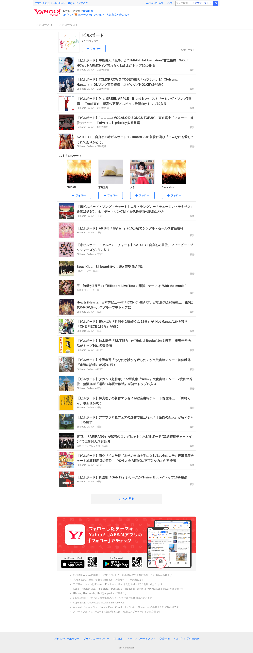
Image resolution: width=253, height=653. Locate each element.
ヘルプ (169, 3)
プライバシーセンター (96, 638)
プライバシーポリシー (66, 638)
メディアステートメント (141, 638)
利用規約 (118, 638)
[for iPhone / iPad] (73, 564)
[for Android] (116, 564)
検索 (215, 3)
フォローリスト (68, 24)
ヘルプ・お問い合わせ (186, 638)
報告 (192, 70)
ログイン (67, 14)
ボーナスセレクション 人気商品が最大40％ (104, 14)
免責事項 (165, 638)
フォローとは (44, 24)
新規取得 (88, 10)
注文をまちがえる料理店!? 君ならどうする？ (61, 3)
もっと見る (126, 498)
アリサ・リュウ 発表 (203, 3)
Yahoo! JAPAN (154, 3)
